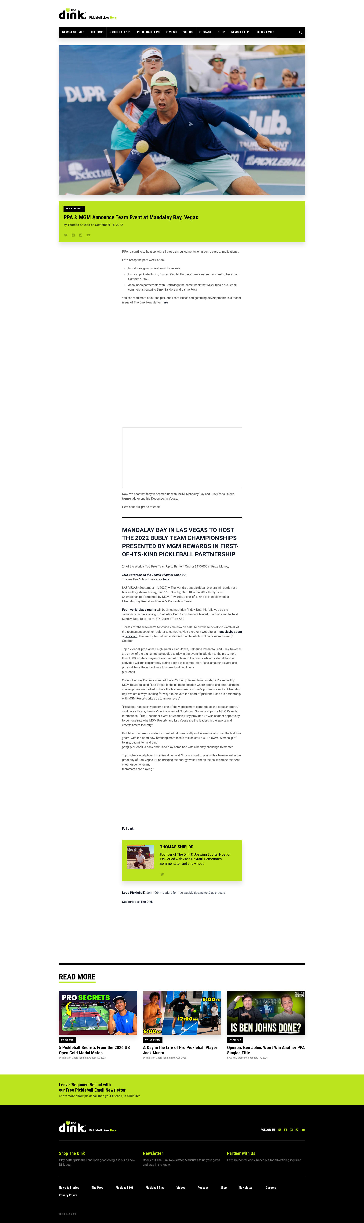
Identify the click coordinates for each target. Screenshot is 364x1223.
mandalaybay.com (229, 632)
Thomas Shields (78, 225)
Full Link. (128, 828)
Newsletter (240, 32)
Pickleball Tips (148, 32)
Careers (271, 1187)
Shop (221, 32)
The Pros (97, 32)
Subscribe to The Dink (137, 902)
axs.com (131, 636)
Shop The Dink (72, 1153)
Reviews (171, 32)
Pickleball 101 (120, 32)
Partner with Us (241, 1153)
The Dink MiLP (264, 32)
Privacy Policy (68, 1195)
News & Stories (73, 32)
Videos (188, 32)
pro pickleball (74, 208)
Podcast (205, 32)
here (165, 302)
